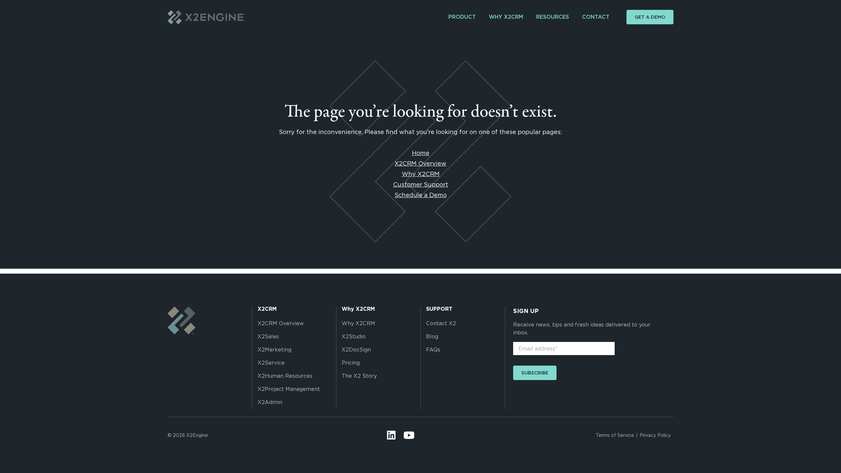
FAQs (433, 350)
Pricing (351, 363)
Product (462, 17)
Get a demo (650, 17)
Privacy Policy (655, 435)
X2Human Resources (285, 376)
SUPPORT (439, 309)
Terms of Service (615, 435)
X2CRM (267, 309)
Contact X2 (441, 323)
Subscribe (534, 372)
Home (420, 152)
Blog (432, 336)
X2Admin (270, 402)
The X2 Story (359, 376)
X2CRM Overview (420, 163)
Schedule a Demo (421, 194)
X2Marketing (274, 350)
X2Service (271, 363)
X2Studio (354, 336)
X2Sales (268, 336)
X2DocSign (356, 350)
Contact (595, 17)
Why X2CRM (506, 17)
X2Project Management (289, 389)
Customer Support (420, 184)
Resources (552, 17)
